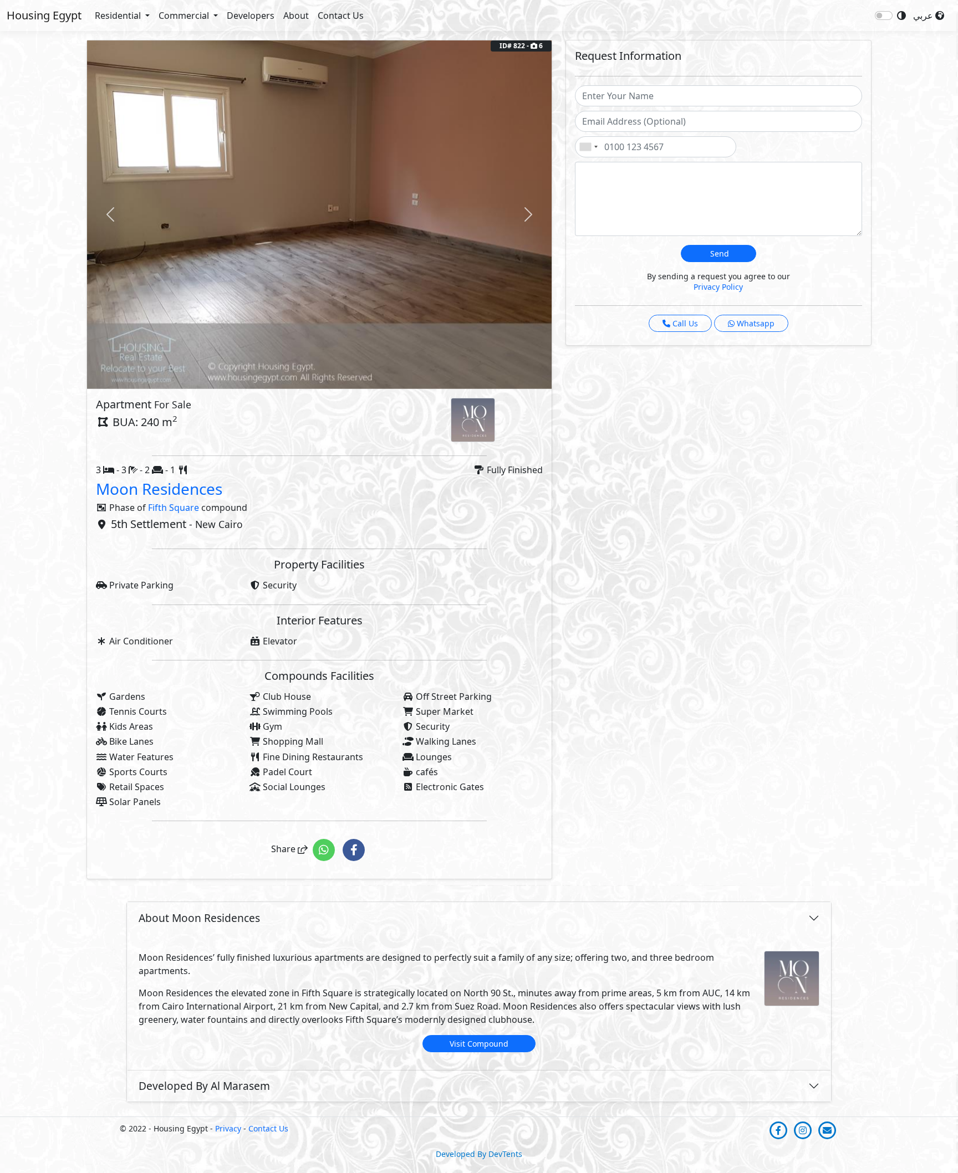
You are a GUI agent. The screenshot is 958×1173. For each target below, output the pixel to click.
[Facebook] (779, 1130)
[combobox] (588, 147)
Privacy (228, 1128)
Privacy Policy (718, 286)
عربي (924, 15)
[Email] (827, 1130)
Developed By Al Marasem (204, 1085)
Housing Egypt (44, 15)
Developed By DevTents (479, 1154)
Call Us (684, 323)
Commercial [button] (185, 15)
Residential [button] (119, 15)
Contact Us (341, 15)
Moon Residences (159, 488)
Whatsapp (754, 323)
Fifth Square (173, 507)
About (296, 15)
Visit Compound (479, 1043)
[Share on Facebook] (354, 849)
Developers (250, 15)
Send (718, 253)
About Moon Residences (199, 917)
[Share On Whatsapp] (325, 849)
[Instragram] (804, 1130)
